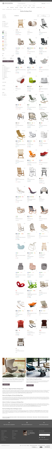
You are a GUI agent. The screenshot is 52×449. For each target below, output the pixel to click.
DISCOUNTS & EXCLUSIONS (4, 437)
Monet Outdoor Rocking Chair (20, 161)
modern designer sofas (23, 398)
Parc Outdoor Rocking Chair (19, 125)
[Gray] (18, 48)
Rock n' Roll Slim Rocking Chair (43, 162)
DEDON (5, 72)
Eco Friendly (6, 26)
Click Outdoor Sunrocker (19, 200)
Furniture (12, 7)
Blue (5, 36)
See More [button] (3, 78)
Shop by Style (19, 5)
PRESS (13, 436)
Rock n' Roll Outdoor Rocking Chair (44, 69)
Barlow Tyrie (6, 69)
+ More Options (17, 49)
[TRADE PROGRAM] (29, 433)
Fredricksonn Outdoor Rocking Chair (21, 237)
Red (5, 41)
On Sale (5, 24)
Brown (5, 45)
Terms (23, 445)
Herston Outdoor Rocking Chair (20, 350)
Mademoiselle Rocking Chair (43, 32)
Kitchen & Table (39, 7)
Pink (5, 47)
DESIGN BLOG (13, 437)
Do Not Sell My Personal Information (41, 445)
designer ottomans (24, 411)
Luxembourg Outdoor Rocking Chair (20, 144)
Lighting (16, 7)
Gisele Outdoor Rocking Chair (43, 218)
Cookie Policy (28, 445)
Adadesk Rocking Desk (30, 256)
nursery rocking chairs (44, 398)
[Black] (27, 48)
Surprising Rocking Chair (19, 314)
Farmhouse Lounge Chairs (6, 417)
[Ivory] (20, 48)
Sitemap (20, 445)
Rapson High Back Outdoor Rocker (32, 162)
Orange (5, 44)
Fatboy (5, 76)
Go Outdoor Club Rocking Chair (43, 143)
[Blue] (16, 48)
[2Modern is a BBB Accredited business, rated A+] (41, 447)
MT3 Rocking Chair (18, 88)
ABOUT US (13, 432)
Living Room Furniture (9, 9)
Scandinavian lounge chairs (22, 392)
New (8, 7)
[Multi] (32, 48)
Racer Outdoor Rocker (30, 88)
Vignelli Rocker (18, 332)
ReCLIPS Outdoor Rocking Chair (31, 107)
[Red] (46, 48)
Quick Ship (6, 23)
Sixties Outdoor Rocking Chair (43, 125)
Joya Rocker (17, 51)
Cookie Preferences (48, 445)
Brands (34, 5)
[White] (22, 67)
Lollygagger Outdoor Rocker (43, 51)
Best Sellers (25, 5)
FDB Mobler (6, 77)
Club (5, 94)
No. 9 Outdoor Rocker (30, 144)
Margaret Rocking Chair (42, 332)
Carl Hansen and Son (7, 71)
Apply (8, 61)
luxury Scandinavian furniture (14, 398)
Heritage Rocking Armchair (31, 179)
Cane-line (5, 70)
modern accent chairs (29, 392)
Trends (30, 5)
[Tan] (22, 48)
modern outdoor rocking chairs (30, 404)
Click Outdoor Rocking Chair (31, 51)
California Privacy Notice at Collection (33, 445)
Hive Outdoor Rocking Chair (31, 236)
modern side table (37, 410)
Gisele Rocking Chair (30, 218)
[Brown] (17, 48)
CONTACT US (2, 432)
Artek (5, 66)
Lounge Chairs (14, 9)
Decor (29, 7)
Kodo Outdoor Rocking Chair (31, 125)
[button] (49, 3)
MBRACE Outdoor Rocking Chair (43, 313)
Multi (5, 48)
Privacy (25, 445)
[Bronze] (40, 86)
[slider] (2, 55)
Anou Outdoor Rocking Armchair (43, 236)
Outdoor (21, 7)
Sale (44, 7)
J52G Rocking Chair (41, 180)
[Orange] (33, 48)
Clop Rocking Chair (29, 32)
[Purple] (34, 48)
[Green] (19, 48)
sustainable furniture (34, 405)
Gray (5, 38)
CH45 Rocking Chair (41, 255)
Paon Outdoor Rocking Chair (43, 107)
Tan (5, 42)
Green (5, 33)
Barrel (5, 95)
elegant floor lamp (10, 412)
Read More (6, 384)
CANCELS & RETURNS (3, 436)
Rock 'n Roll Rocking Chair (19, 107)
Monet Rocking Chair (18, 32)
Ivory (5, 39)
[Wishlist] (46, 3)
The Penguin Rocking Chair (31, 332)
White (5, 35)
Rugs (25, 7)
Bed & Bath (33, 7)
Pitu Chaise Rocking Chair (19, 218)
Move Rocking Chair (41, 199)
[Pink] (21, 48)
